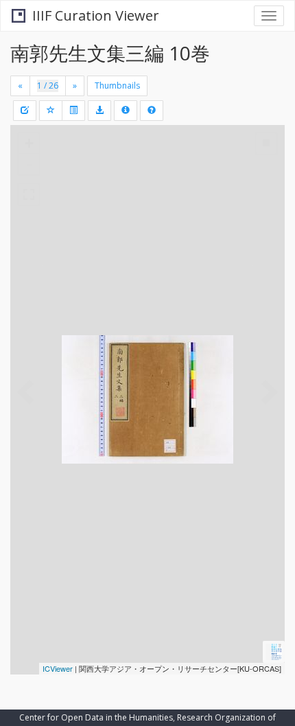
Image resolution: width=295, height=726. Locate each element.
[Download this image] (99, 110)
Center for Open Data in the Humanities (96, 717)
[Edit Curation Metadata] (24, 110)
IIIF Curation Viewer (95, 15)
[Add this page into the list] (50, 110)
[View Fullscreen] (29, 194)
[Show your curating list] (73, 110)
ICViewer (58, 668)
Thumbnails (117, 85)
